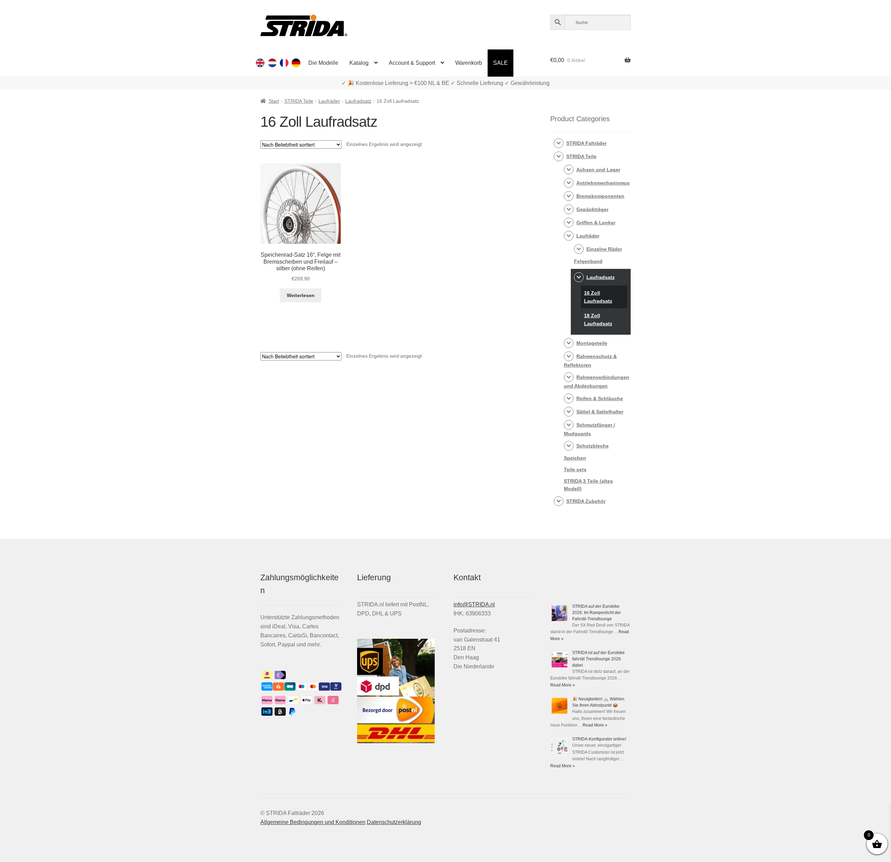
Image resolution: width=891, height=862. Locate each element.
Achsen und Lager (598, 169)
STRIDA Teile (298, 101)
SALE (500, 63)
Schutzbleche (592, 446)
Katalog (359, 63)
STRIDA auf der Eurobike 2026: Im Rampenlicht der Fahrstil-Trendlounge (596, 612)
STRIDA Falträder (586, 143)
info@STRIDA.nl (474, 604)
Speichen (575, 458)
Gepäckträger (592, 209)
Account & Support (412, 63)
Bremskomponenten (600, 196)
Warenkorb (468, 63)
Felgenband (588, 261)
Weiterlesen (301, 295)
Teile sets (575, 469)
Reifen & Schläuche (599, 398)
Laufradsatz (358, 101)
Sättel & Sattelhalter (599, 411)
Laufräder (329, 101)
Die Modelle (323, 63)
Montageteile (591, 343)
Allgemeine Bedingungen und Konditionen (312, 822)
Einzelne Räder (604, 249)
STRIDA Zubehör (586, 501)
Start (274, 101)
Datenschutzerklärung (394, 822)
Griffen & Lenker (595, 222)
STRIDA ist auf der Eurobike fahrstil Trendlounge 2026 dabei (598, 659)
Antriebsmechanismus (603, 183)
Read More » (562, 685)
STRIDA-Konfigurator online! (599, 739)
